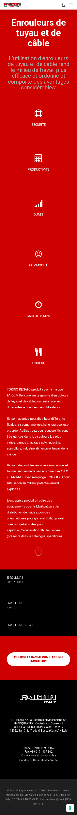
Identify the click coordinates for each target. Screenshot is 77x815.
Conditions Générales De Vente (38, 760)
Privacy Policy (29, 755)
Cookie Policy (48, 755)
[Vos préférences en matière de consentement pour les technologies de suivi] (70, 808)
